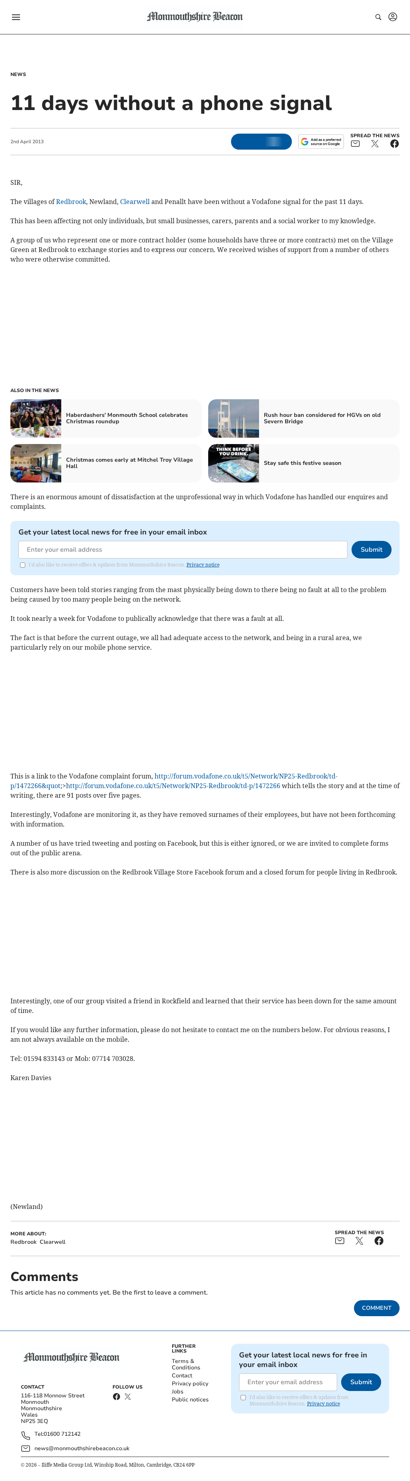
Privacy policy (190, 1383)
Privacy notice (203, 565)
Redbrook (71, 202)
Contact (182, 1375)
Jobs (177, 1391)
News (18, 74)
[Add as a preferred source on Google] (321, 141)
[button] (16, 17)
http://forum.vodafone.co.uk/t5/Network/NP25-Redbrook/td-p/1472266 (173, 786)
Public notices (190, 1399)
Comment (377, 1308)
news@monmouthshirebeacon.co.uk (81, 1448)
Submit (371, 549)
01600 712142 (62, 1434)
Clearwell (135, 202)
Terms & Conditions (186, 1364)
